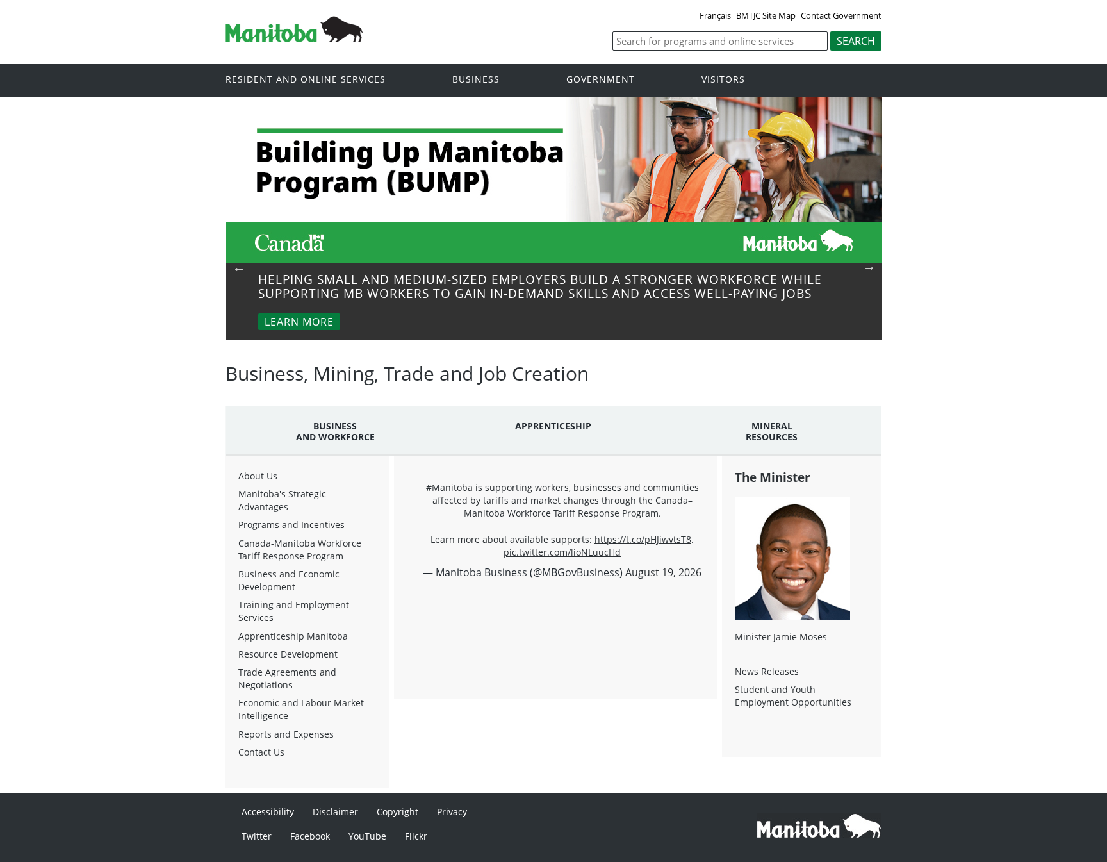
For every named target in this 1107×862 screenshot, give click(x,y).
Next (869, 266)
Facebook (310, 836)
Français (715, 15)
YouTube (367, 836)
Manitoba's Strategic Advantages (282, 500)
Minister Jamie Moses (781, 637)
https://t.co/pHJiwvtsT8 (642, 539)
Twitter (257, 836)
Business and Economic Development (289, 580)
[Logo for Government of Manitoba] (294, 38)
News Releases (767, 671)
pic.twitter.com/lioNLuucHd (562, 552)
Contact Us (261, 752)
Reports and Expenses (286, 734)
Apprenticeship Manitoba (293, 636)
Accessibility (268, 812)
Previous (239, 267)
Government (600, 80)
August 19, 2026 (663, 572)
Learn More (299, 322)
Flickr (416, 836)
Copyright (397, 812)
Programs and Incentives (291, 524)
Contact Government (841, 15)
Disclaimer (335, 812)
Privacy (452, 812)
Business (476, 80)
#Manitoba (449, 487)
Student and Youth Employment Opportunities (793, 695)
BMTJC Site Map (766, 15)
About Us (257, 476)
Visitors (723, 80)
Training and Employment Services (293, 611)
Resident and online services (306, 80)
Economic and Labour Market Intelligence (301, 709)
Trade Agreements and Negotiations (287, 678)
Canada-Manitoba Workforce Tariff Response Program (299, 549)
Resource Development (288, 654)
